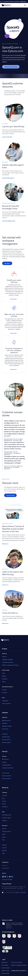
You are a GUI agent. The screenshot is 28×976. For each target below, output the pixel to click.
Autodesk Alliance (6, 765)
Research (4, 850)
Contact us (4, 865)
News (3, 798)
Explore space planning (11, 67)
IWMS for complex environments (10, 665)
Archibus (4, 690)
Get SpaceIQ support (8, 178)
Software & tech (6, 739)
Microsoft (6, 759)
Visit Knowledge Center (8, 221)
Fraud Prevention (5, 968)
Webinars (4, 845)
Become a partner (6, 775)
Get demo (7, 263)
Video (3, 853)
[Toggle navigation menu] (25, 5)
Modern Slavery (5, 970)
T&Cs (17, 892)
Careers (4, 801)
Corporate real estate (7, 768)
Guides (3, 837)
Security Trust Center (16, 962)
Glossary (4, 820)
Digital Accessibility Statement (19, 965)
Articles (4, 828)
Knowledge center (6, 815)
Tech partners (5, 773)
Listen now (5, 585)
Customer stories (6, 831)
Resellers (4, 762)
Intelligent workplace (7, 659)
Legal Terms (4, 962)
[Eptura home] (6, 5)
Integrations (5, 700)
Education (4, 723)
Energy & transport (7, 726)
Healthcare (5, 734)
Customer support (6, 817)
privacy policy (23, 892)
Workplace (4, 679)
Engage (4, 676)
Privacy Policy (4, 965)
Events (4, 834)
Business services (6, 720)
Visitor (3, 681)
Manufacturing (6, 737)
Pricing (4, 804)
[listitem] (3, 876)
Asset (3, 673)
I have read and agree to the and (15, 892)
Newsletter (5, 806)
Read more (18, 1)
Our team (4, 795)
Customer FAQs (5, 973)
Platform (4, 656)
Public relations (5, 868)
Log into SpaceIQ (7, 137)
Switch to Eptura (6, 703)
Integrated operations (7, 662)
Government (5, 729)
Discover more (10, 495)
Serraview (4, 692)
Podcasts (4, 847)
